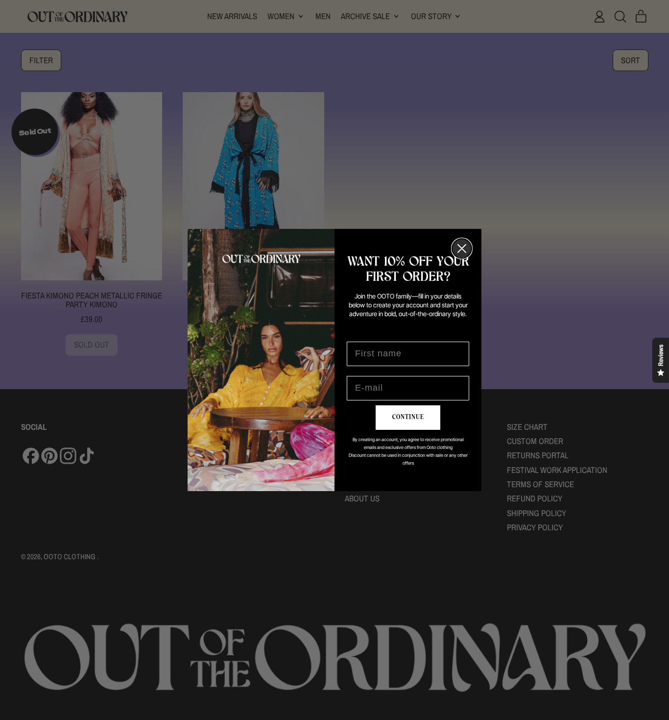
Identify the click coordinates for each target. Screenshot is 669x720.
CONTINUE (408, 417)
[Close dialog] (462, 248)
